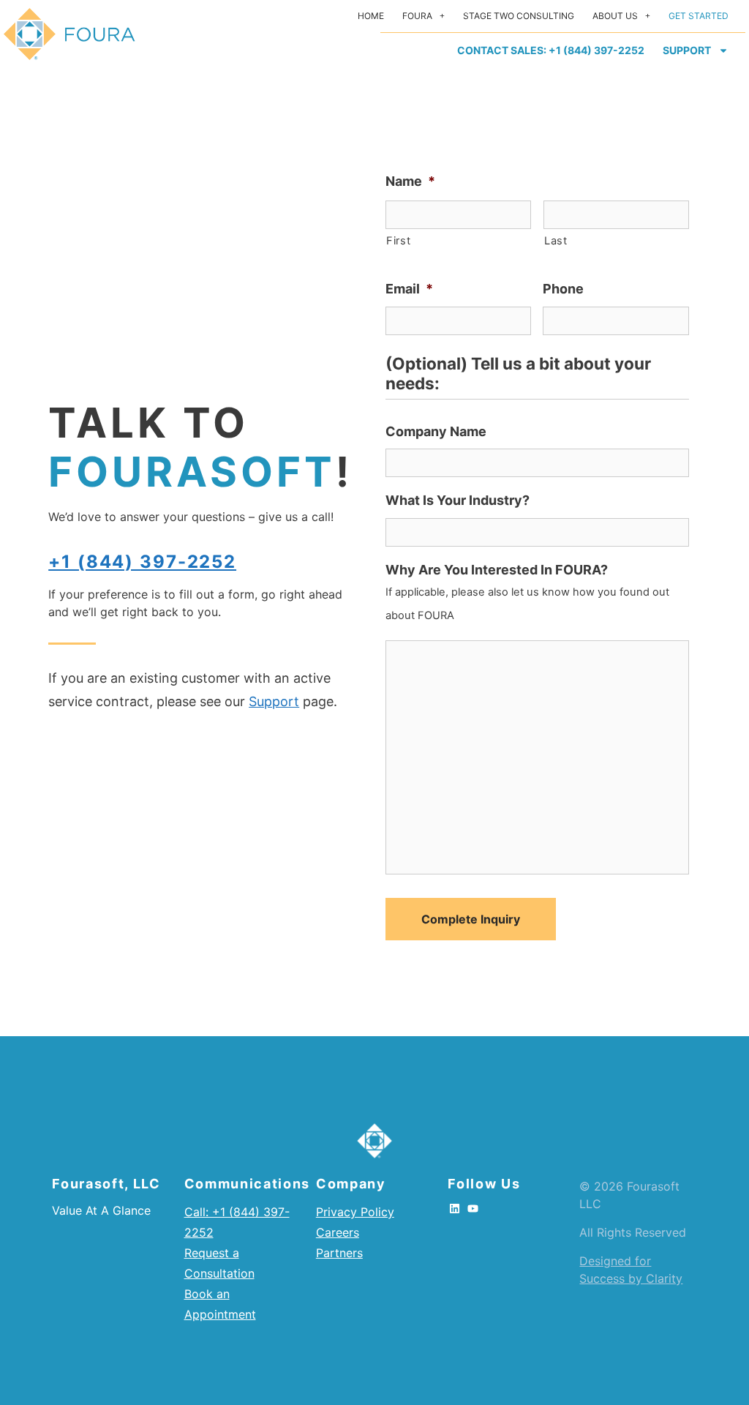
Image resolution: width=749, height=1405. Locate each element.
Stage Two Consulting (518, 15)
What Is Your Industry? (457, 500)
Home (371, 15)
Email (409, 288)
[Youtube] (472, 1208)
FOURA (417, 15)
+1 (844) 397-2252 (142, 561)
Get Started (699, 15)
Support (687, 50)
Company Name (435, 431)
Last (556, 240)
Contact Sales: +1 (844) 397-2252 (550, 50)
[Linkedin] (454, 1208)
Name (410, 181)
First (398, 240)
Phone (563, 288)
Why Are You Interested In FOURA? (496, 569)
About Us (615, 15)
